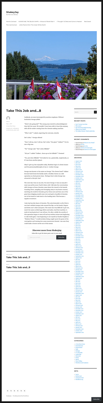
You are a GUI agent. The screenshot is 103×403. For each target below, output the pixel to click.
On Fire (82, 144)
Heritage (77, 351)
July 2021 (77, 259)
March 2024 (78, 210)
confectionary (9, 130)
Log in (77, 374)
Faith (76, 349)
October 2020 (78, 275)
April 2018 (78, 302)
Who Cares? (78, 126)
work (17, 130)
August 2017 (78, 315)
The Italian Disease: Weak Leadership (85, 131)
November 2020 (79, 273)
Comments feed (79, 378)
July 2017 (77, 317)
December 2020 (79, 271)
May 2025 (77, 186)
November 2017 (79, 310)
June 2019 (78, 283)
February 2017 (79, 325)
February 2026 (79, 171)
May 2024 (77, 207)
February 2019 (79, 290)
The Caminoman (11, 25)
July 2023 (77, 224)
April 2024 (78, 208)
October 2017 (78, 312)
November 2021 (79, 252)
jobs (15, 130)
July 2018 (77, 297)
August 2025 (78, 181)
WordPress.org (79, 379)
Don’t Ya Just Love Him (81, 124)
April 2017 (78, 322)
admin (8, 121)
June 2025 (78, 185)
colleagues (16, 128)
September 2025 (79, 179)
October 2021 (78, 254)
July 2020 (77, 280)
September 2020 (79, 276)
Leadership (78, 354)
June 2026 (78, 164)
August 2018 (78, 295)
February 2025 (79, 191)
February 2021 (79, 268)
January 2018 (78, 307)
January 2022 (78, 249)
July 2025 (77, 183)
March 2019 (78, 288)
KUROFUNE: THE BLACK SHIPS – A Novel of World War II (36, 21)
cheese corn (9, 128)
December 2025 (79, 174)
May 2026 (78, 166)
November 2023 (79, 217)
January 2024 (78, 213)
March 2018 (78, 303)
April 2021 (78, 264)
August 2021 (78, 258)
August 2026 (78, 161)
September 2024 (79, 200)
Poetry (77, 357)
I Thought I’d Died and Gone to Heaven (69, 21)
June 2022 (78, 241)
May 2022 (77, 242)
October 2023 (78, 219)
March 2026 (78, 169)
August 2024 (78, 202)
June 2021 (77, 261)
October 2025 (78, 178)
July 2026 (77, 163)
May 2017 (77, 320)
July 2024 (77, 203)
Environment (78, 347)
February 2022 (79, 247)
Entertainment (79, 346)
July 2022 (77, 239)
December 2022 (79, 235)
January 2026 (78, 173)
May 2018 (77, 300)
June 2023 (78, 225)
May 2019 (77, 285)
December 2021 (79, 251)
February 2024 (79, 212)
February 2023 (79, 232)
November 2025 (79, 176)
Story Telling (78, 361)
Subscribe (61, 237)
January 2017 (78, 327)
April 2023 (78, 229)
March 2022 (78, 246)
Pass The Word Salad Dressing (83, 127)
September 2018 (79, 293)
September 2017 (79, 314)
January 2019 (78, 291)
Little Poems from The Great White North (32, 25)
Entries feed (78, 376)
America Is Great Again (86, 147)
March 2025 (78, 190)
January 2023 (78, 234)
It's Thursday (78, 352)
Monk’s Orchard (11, 21)
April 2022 (78, 244)
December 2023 (79, 215)
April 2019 (78, 286)
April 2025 (78, 188)
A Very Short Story (10, 126)
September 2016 (79, 332)
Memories (78, 356)
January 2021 (78, 269)
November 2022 (79, 237)
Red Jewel (87, 21)
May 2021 (77, 263)
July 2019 (77, 281)
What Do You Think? (80, 129)
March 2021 (78, 266)
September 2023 (79, 220)
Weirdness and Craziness (81, 362)
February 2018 (79, 305)
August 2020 (78, 278)
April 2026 (78, 168)
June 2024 (78, 205)
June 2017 (77, 319)
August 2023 (78, 222)
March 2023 (78, 230)
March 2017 (78, 324)
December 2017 (79, 308)
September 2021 (79, 256)
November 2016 (79, 329)
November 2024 (79, 196)
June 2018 (77, 298)
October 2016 (78, 330)
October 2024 (78, 198)
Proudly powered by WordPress (21, 396)
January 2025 (78, 193)
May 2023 (77, 227)
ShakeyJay (12, 12)
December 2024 (79, 195)
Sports (77, 359)
